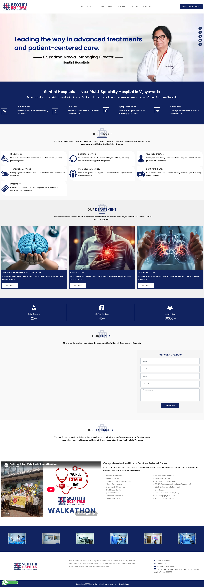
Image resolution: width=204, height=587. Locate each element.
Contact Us (146, 7)
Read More (10, 285)
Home (81, 7)
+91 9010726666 (163, 560)
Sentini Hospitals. (95, 584)
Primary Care (23, 106)
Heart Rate (175, 106)
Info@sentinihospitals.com (166, 566)
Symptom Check (127, 106)
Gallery (134, 7)
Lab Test (72, 106)
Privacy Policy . (123, 584)
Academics (121, 7)
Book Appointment (191, 7)
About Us (91, 7)
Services (101, 7)
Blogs (110, 7)
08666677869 (162, 563)
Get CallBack (170, 406)
